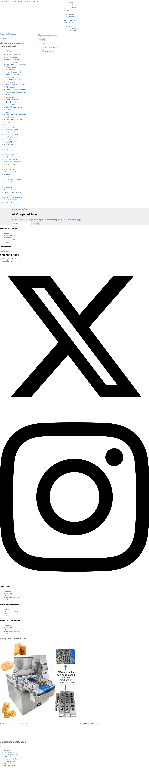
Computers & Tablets (13, 119)
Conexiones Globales (13, 197)
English (70, 3)
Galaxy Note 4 (10, 144)
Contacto (7, 233)
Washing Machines (12, 69)
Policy (6, 609)
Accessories (9, 152)
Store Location (68, 22)
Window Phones (11, 159)
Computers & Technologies (15, 65)
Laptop (7, 122)
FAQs (6, 613)
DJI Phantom (9, 82)
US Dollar (71, 14)
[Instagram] (74, 582)
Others (7, 174)
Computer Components (14, 132)
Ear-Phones (9, 177)
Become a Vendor (11, 205)
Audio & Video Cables (13, 107)
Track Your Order (69, 20)
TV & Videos (9, 87)
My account (9, 187)
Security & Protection (13, 134)
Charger (7, 112)
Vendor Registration (12, 190)
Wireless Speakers (12, 99)
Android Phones (11, 157)
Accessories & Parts (12, 80)
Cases (6, 167)
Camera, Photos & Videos (14, 89)
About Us (8, 195)
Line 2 (6, 149)
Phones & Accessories (13, 72)
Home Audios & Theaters (14, 84)
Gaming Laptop (10, 137)
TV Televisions (10, 67)
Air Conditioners (11, 57)
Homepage (77, 220)
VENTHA (3, 38)
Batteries (8, 109)
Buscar (41, 40)
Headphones (9, 94)
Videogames (9, 97)
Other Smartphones (12, 162)
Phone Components (12, 179)
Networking (9, 127)
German (75, 7)
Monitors (8, 124)
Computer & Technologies (15, 114)
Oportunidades (10, 200)
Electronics (9, 77)
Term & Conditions (11, 611)
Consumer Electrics (12, 55)
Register (51, 51)
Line (6, 147)
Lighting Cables (10, 169)
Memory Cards (10, 172)
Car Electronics (10, 62)
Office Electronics (11, 60)
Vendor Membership (12, 192)
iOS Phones (9, 154)
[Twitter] (74, 411)
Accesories (8, 139)
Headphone (9, 117)
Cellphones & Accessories (15, 92)
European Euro (73, 17)
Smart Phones (10, 142)
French (74, 5)
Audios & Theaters (12, 74)
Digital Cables (10, 104)
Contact (7, 242)
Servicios (8, 202)
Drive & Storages (11, 129)
